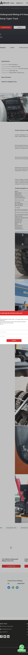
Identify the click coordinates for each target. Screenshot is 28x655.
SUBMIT (14, 340)
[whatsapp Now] (22, 651)
